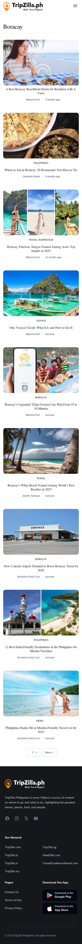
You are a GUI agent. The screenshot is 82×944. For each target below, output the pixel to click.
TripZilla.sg (49, 847)
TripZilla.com (13, 847)
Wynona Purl (33, 99)
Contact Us (12, 892)
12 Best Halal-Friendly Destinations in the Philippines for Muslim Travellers (41, 649)
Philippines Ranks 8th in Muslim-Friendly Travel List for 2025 (41, 730)
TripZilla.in (11, 863)
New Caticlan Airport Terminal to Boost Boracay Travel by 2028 (41, 568)
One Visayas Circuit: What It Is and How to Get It (41, 328)
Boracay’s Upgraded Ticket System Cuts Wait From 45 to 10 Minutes (41, 406)
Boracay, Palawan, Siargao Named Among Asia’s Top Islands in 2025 (41, 249)
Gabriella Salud (31, 176)
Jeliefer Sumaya (31, 495)
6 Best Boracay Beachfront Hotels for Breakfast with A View (41, 91)
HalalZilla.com (51, 855)
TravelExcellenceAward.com (60, 863)
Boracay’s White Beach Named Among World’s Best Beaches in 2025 (41, 487)
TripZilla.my (12, 871)
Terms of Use (13, 900)
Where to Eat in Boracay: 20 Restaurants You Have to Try (41, 170)
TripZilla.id (11, 855)
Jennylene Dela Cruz (28, 576)
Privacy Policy (13, 908)
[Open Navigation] (75, 6)
